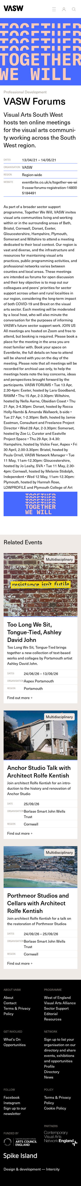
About (8, 997)
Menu (54, 9)
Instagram (12, 1102)
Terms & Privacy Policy (17, 1010)
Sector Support (56, 1008)
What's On (12, 1039)
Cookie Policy (55, 1108)
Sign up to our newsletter (15, 1110)
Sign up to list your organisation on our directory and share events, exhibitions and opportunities (60, 1049)
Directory (51, 1071)
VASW (27, 167)
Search (74, 9)
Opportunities (15, 1044)
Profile (49, 1066)
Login (64, 9)
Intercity (53, 1169)
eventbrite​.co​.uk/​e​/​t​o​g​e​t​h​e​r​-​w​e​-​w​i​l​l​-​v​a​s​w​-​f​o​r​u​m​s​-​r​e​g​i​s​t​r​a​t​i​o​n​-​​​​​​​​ (49, 187)
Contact (10, 1002)
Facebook (12, 1097)
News (48, 1077)
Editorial (51, 1013)
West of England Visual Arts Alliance (60, 1000)
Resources (52, 1019)
